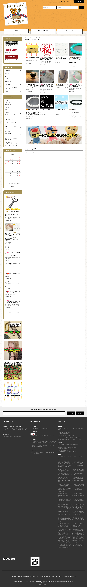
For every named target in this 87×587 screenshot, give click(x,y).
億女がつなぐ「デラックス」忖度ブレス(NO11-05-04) (61, 58)
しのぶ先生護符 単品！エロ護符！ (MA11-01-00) (13, 292)
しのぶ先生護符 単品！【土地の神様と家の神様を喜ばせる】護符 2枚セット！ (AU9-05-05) (46, 58)
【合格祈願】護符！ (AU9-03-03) (32, 58)
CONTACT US (69, 31)
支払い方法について (19, 576)
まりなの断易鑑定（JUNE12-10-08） (61, 110)
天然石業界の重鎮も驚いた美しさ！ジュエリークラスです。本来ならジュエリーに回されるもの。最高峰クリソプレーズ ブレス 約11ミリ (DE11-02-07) (75, 60)
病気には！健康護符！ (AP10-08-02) (13, 274)
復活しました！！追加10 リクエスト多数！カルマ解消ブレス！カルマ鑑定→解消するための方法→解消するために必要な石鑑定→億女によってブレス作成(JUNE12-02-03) (32, 112)
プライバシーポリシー (55, 576)
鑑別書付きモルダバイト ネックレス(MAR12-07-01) (61, 85)
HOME (16, 31)
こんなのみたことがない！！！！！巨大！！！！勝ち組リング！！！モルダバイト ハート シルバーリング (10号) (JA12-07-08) (32, 86)
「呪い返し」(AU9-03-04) (12, 281)
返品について (36, 576)
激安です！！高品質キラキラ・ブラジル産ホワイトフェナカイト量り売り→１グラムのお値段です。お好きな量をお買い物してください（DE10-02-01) (8, 236)
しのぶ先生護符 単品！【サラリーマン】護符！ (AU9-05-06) (13, 264)
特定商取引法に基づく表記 (45, 576)
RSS (71, 576)
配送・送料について (28, 576)
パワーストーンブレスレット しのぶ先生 (28, 581)
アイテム (80, 1)
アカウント (70, 1)
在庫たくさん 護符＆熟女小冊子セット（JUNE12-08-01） (46, 110)
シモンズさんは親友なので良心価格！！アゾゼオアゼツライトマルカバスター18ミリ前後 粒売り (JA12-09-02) (47, 86)
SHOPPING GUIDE (43, 31)
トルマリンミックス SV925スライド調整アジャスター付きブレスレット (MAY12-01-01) (75, 85)
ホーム (12, 576)
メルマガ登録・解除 (62, 1)
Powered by (36, 584)
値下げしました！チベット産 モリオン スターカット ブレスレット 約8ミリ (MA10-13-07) (75, 111)
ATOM (74, 576)
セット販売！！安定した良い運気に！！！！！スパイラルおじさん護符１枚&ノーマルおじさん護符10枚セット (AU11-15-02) (12, 213)
